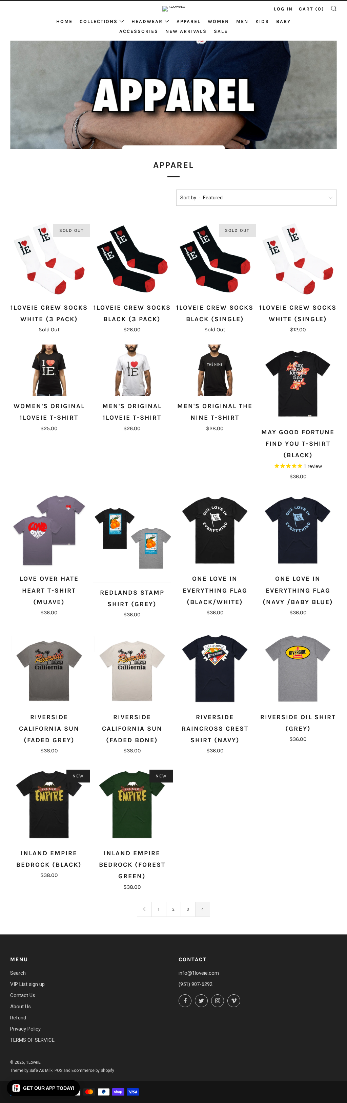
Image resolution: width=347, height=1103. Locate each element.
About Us (20, 1006)
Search (18, 973)
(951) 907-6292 (195, 984)
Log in (283, 9)
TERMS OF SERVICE (32, 1040)
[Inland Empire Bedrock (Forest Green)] (132, 804)
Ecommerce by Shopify (93, 1070)
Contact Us (22, 995)
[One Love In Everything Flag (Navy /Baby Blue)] (298, 530)
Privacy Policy (25, 1029)
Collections (99, 21)
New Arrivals (186, 31)
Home (64, 21)
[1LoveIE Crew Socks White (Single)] (298, 259)
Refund (18, 1018)
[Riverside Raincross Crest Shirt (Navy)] (215, 668)
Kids (262, 21)
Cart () (311, 9)
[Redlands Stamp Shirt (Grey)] (132, 537)
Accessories (138, 31)
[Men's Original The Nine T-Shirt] (215, 370)
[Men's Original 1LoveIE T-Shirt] (132, 370)
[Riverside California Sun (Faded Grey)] (49, 668)
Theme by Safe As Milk (31, 1070)
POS (58, 1070)
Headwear (147, 21)
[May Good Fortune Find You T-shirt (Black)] (298, 383)
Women (218, 21)
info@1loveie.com (199, 973)
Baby (283, 21)
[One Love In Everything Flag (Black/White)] (215, 530)
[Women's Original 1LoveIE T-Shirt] (49, 370)
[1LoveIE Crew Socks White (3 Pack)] (49, 259)
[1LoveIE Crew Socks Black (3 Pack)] (132, 259)
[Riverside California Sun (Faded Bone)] (132, 668)
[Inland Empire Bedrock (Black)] (49, 804)
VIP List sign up (27, 984)
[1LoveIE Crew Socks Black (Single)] (215, 259)
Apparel (189, 21)
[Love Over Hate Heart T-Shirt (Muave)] (49, 530)
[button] (43, 1088)
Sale (221, 31)
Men (242, 21)
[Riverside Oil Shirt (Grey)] (298, 668)
